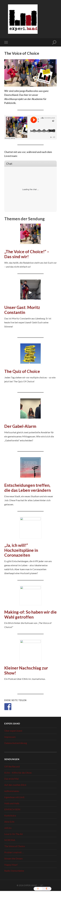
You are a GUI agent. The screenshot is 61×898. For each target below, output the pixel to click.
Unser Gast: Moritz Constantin (22, 310)
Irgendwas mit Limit (14, 797)
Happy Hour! (11, 864)
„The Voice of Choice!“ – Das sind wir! (26, 254)
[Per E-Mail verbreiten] (15, 706)
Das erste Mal (11, 778)
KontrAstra (10, 815)
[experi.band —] (23, 21)
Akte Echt (9, 821)
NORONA (9, 840)
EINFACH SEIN (12, 809)
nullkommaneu (11, 791)
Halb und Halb (11, 803)
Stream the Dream (13, 858)
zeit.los (8, 827)
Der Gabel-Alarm (20, 426)
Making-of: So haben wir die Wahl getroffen (30, 614)
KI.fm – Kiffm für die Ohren (18, 772)
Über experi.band (13, 730)
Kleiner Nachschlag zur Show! (26, 670)
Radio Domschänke (14, 870)
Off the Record (12, 766)
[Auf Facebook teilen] (7, 706)
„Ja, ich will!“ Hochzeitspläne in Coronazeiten (21, 550)
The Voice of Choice (14, 846)
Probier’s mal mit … (14, 852)
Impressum (10, 736)
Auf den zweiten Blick (15, 784)
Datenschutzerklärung (15, 743)
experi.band (30, 885)
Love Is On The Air (13, 834)
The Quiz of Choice (22, 371)
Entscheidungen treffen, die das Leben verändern (27, 488)
